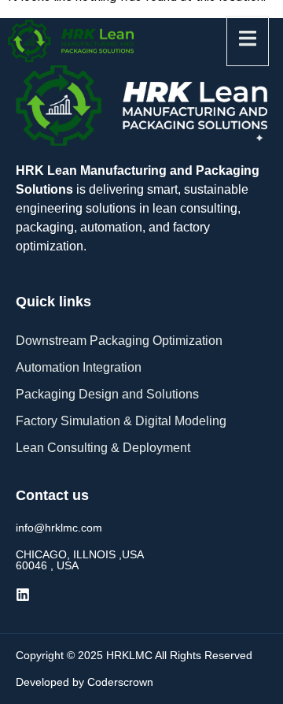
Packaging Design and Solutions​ (107, 394)
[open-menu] (247, 41)
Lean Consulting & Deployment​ (103, 447)
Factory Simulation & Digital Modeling (121, 421)
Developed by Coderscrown (84, 682)
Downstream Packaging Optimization (119, 340)
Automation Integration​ (79, 367)
